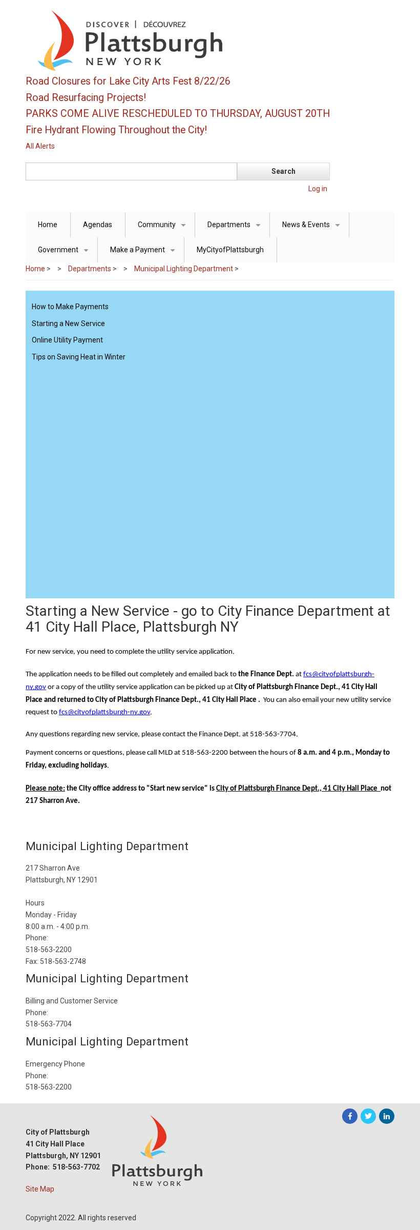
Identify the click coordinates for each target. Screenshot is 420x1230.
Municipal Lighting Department (183, 269)
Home (47, 224)
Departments (235, 228)
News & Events (313, 228)
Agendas (97, 224)
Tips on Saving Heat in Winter (78, 357)
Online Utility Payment (67, 340)
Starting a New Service (68, 323)
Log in (317, 189)
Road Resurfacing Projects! (86, 98)
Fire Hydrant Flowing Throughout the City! (116, 130)
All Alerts (40, 146)
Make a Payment (144, 254)
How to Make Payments (70, 307)
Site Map (40, 1189)
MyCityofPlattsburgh (230, 250)
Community (164, 228)
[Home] (179, 40)
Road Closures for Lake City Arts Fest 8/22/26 (128, 81)
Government (65, 254)
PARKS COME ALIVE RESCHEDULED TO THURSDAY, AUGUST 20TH (178, 113)
